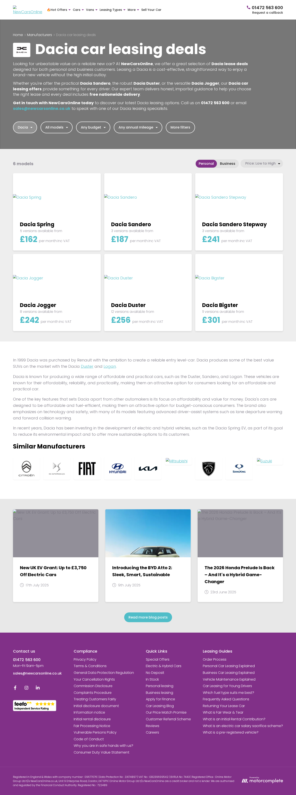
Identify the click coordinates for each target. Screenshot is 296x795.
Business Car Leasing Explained (229, 672)
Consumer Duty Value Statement (101, 752)
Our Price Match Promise (166, 712)
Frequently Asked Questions (226, 699)
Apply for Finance (160, 699)
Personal (206, 163)
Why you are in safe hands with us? (103, 745)
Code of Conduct (89, 739)
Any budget (91, 127)
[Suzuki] (269, 461)
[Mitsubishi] (178, 461)
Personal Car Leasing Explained (229, 665)
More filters (180, 127)
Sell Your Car (151, 10)
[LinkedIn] (37, 688)
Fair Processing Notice (92, 725)
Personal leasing (159, 685)
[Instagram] (26, 688)
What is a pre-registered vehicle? (231, 732)
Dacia (23, 127)
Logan (110, 366)
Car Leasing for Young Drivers (227, 685)
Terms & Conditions (90, 665)
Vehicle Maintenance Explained (229, 679)
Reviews (152, 725)
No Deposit (155, 672)
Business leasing (159, 692)
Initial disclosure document (96, 705)
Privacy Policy (85, 659)
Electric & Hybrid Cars (163, 665)
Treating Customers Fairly (95, 699)
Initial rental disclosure (92, 719)
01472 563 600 (27, 659)
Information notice (89, 712)
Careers (152, 732)
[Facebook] (15, 688)
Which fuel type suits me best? (228, 692)
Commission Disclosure (93, 685)
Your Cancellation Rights (94, 679)
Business (227, 163)
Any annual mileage (136, 127)
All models (54, 127)
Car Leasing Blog (160, 705)
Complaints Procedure (93, 692)
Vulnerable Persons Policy (95, 732)
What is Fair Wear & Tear (223, 712)
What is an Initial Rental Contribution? (234, 719)
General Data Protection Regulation (104, 672)
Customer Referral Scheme (168, 719)
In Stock (152, 679)
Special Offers (157, 659)
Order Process (214, 659)
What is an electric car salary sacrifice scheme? (243, 725)
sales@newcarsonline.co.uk (37, 673)
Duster (87, 366)
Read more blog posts (148, 617)
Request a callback (267, 12)
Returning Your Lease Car (224, 705)
